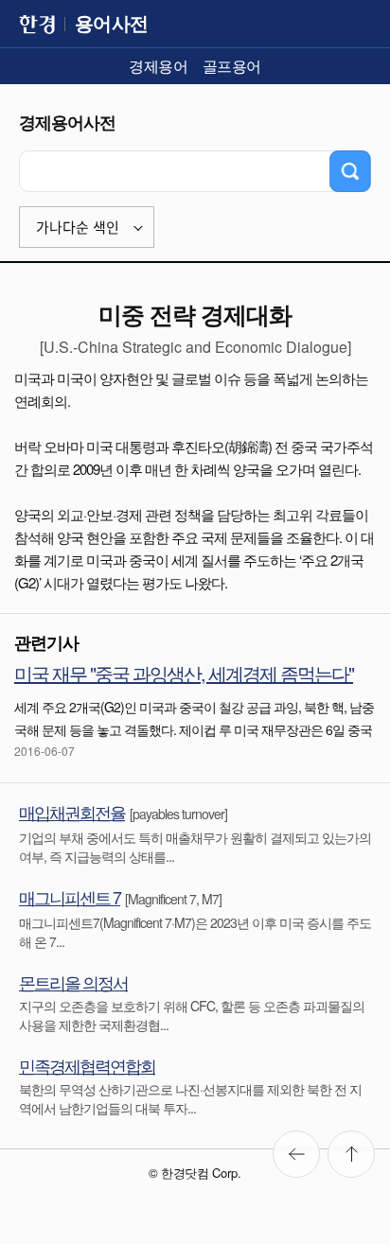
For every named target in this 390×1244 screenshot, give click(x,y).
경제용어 (158, 66)
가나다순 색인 (77, 228)
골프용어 (232, 66)
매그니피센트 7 (69, 897)
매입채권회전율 (72, 811)
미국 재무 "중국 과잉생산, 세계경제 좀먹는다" (183, 673)
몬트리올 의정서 (73, 982)
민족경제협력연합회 (87, 1065)
